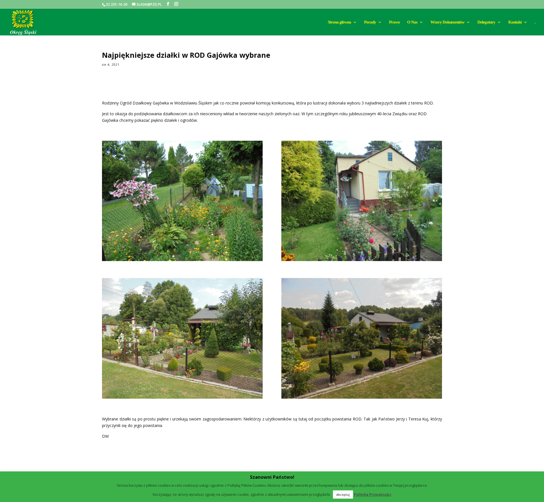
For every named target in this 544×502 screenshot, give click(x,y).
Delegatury (486, 22)
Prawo (394, 22)
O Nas (412, 22)
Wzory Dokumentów (447, 22)
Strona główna (339, 22)
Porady (370, 22)
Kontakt (515, 22)
